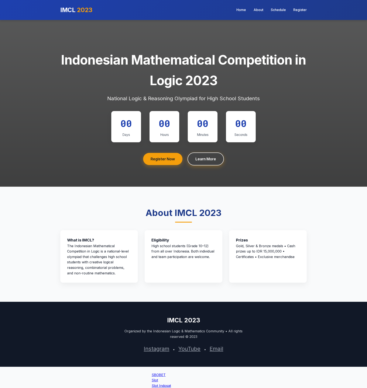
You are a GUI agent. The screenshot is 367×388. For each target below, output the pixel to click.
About (258, 10)
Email (216, 348)
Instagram (156, 348)
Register (300, 10)
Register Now (163, 159)
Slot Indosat (161, 386)
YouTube (189, 348)
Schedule (278, 10)
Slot (155, 380)
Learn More (205, 159)
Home (241, 10)
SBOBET (159, 375)
